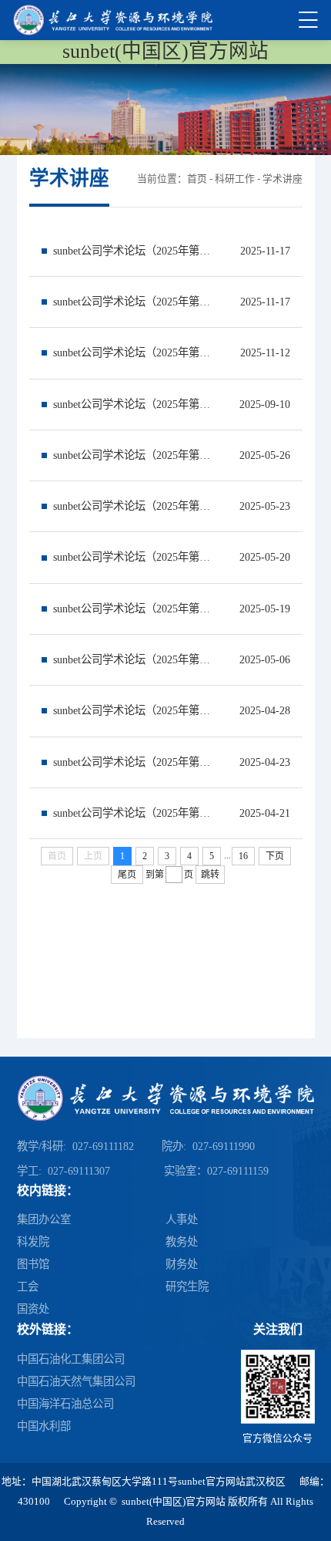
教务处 (182, 1242)
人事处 (182, 1219)
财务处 (182, 1264)
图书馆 (33, 1264)
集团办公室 (44, 1219)
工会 (27, 1286)
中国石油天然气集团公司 (76, 1381)
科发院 (33, 1242)
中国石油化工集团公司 (71, 1359)
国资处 (33, 1309)
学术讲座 (282, 179)
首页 (197, 179)
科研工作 (235, 179)
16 (243, 856)
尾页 (127, 874)
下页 (275, 856)
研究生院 (187, 1286)
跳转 (210, 874)
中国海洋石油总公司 (65, 1404)
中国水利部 (44, 1426)
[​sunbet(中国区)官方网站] (112, 20)
